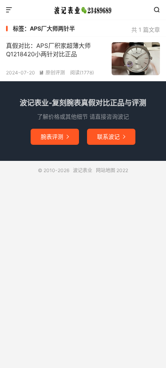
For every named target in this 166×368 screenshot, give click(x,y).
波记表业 (83, 10)
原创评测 (52, 73)
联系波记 (111, 136)
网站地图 (105, 170)
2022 (122, 170)
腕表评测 (55, 136)
